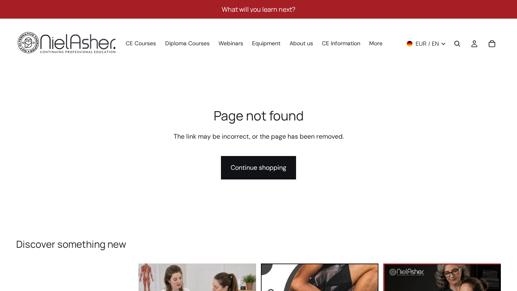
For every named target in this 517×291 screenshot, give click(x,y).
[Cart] (492, 44)
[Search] (457, 44)
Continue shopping (258, 167)
